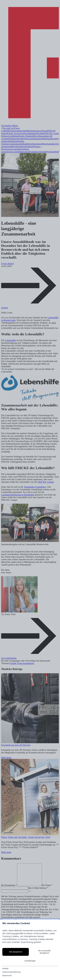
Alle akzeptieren (15, 952)
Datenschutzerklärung (11, 972)
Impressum (7, 975)
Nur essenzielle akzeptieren (44, 951)
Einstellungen (30, 961)
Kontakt (5, 968)
